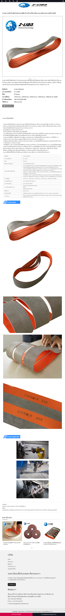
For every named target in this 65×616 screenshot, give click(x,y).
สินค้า (9, 559)
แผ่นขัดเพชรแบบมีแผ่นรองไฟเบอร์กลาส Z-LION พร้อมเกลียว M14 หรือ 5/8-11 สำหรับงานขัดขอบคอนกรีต (29, 510)
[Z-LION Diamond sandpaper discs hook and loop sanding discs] (32, 531)
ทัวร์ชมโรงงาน (12, 566)
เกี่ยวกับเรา (10, 561)
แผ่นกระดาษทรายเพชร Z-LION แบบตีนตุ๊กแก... (31, 543)
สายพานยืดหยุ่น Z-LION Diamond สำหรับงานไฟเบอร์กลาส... (52, 543)
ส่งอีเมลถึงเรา (9, 106)
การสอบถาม (12, 584)
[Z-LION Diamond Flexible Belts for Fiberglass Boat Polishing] (52, 531)
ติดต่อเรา (10, 564)
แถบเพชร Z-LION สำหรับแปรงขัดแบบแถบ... (11, 543)
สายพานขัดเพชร (18, 129)
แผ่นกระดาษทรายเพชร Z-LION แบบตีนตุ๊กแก (14, 506)
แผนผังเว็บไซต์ (11, 569)
